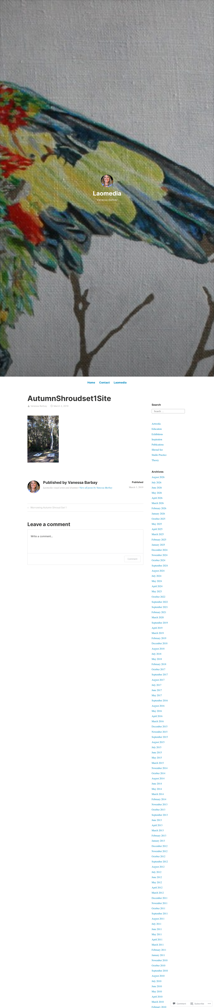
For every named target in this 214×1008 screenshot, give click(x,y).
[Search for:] (168, 410)
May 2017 (157, 695)
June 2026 (157, 487)
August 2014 (158, 778)
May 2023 (157, 591)
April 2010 (157, 996)
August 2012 (158, 866)
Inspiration (157, 439)
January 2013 (158, 840)
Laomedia (107, 193)
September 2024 (160, 565)
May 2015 (157, 757)
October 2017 (158, 669)
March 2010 (158, 1001)
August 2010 (158, 975)
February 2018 (159, 664)
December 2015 (159, 726)
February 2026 (159, 508)
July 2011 (156, 923)
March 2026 (158, 503)
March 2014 (158, 794)
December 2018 (159, 643)
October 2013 (158, 809)
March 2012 (158, 892)
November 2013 (159, 804)
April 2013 (157, 825)
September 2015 (160, 736)
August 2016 (158, 705)
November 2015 (159, 731)
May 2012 (157, 882)
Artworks (156, 423)
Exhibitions (157, 434)
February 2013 (159, 835)
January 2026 (158, 513)
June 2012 (157, 877)
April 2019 (157, 627)
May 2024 (157, 581)
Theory (155, 460)
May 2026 (157, 492)
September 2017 (160, 674)
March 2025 (158, 534)
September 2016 (160, 700)
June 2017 (157, 690)
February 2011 (159, 949)
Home (91, 382)
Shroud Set (157, 449)
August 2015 (158, 742)
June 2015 (157, 752)
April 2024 (157, 586)
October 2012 (158, 856)
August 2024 (158, 570)
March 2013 (158, 830)
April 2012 (157, 887)
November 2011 (159, 903)
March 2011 (158, 944)
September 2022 (160, 601)
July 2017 (156, 685)
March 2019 (158, 633)
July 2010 (156, 981)
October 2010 (158, 965)
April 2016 (157, 716)
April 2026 (157, 497)
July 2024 (156, 575)
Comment (132, 559)
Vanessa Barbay (39, 406)
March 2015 (158, 762)
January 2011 (158, 955)
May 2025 (157, 523)
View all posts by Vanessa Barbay (95, 487)
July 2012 (156, 872)
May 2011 (157, 934)
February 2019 (159, 638)
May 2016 (157, 710)
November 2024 (159, 555)
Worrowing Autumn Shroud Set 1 (46, 508)
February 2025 (159, 539)
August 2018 (158, 648)
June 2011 (157, 929)
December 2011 (159, 898)
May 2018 (157, 659)
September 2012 (160, 861)
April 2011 (157, 939)
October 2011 (158, 908)
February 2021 (159, 612)
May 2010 (157, 991)
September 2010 (160, 970)
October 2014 (158, 773)
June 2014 (157, 783)
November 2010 (159, 960)
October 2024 (158, 560)
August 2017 (158, 679)
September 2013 (160, 814)
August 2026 (158, 477)
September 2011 (160, 913)
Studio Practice (159, 454)
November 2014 (159, 768)
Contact (104, 382)
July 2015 (156, 747)
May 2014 (157, 788)
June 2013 (157, 820)
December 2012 (159, 846)
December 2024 (159, 549)
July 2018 (156, 653)
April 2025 (157, 529)
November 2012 (159, 851)
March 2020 (158, 617)
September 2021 (160, 607)
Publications (158, 444)
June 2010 (157, 986)
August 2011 (158, 918)
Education (157, 428)
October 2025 (158, 518)
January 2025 (158, 544)
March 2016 (158, 721)
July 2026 (156, 482)
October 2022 (158, 596)
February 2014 (159, 799)
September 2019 (160, 622)
